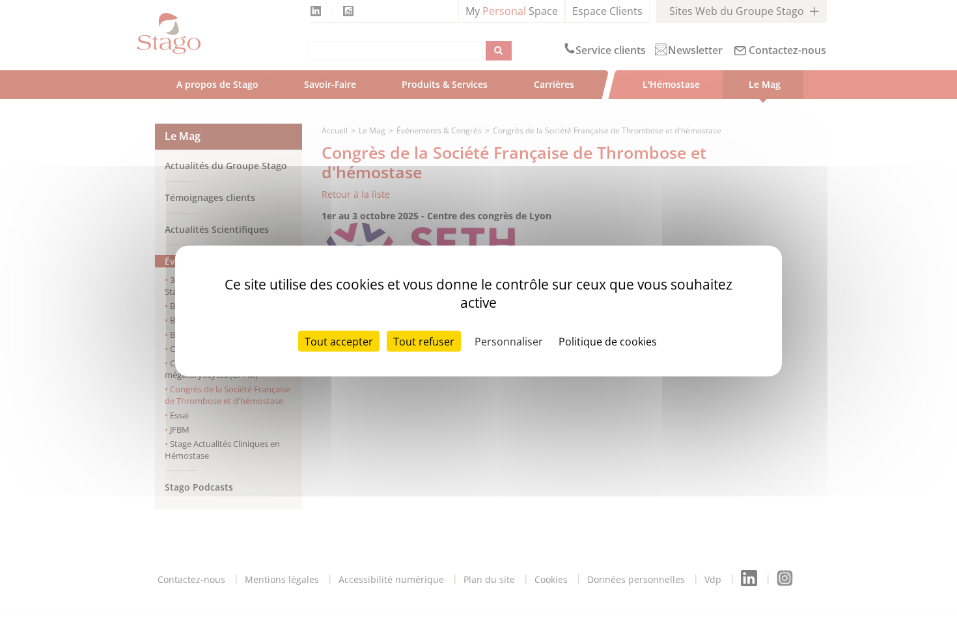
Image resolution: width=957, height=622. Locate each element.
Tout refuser (423, 341)
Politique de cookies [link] (608, 341)
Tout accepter (339, 341)
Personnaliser (509, 341)
